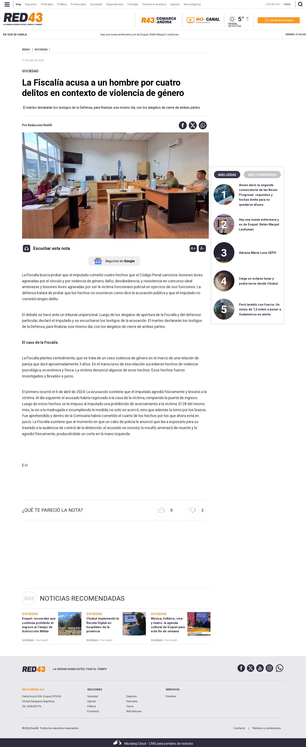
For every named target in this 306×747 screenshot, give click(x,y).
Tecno (129, 706)
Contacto (239, 728)
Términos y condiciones (266, 728)
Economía (93, 711)
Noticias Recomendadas (82, 598)
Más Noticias (134, 711)
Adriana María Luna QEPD (257, 253)
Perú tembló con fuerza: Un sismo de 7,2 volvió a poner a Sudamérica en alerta (260, 309)
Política (91, 706)
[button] (182, 125)
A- (202, 248)
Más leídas (227, 175)
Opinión (91, 701)
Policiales (132, 701)
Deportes (131, 696)
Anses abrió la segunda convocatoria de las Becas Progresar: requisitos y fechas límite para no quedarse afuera (258, 195)
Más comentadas (262, 175)
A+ (193, 248)
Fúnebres (171, 696)
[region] (247, 74)
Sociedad (30, 71)
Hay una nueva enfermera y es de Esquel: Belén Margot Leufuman (122, 34)
